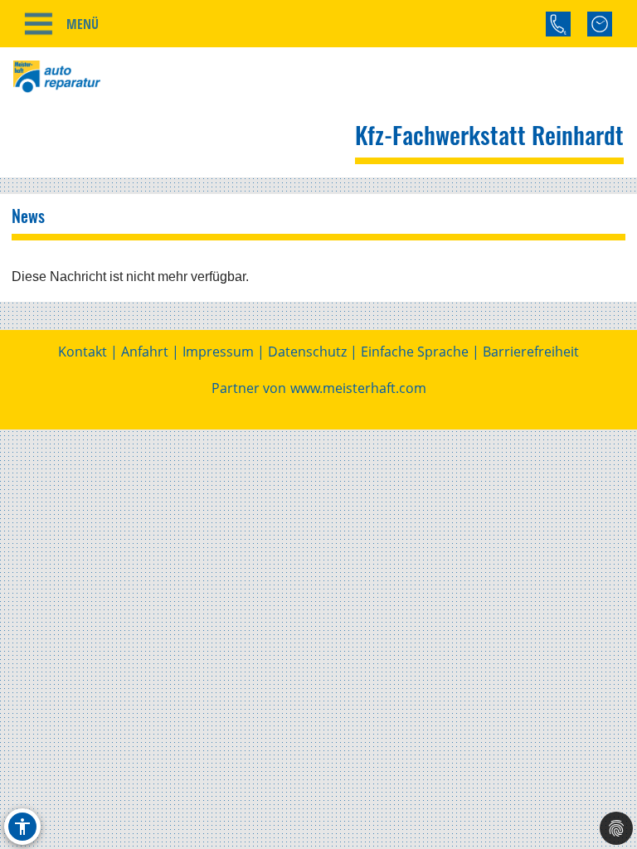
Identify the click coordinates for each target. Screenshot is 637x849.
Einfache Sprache (415, 351)
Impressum (218, 351)
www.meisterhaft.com (358, 388)
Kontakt (82, 351)
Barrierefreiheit (531, 351)
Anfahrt (144, 351)
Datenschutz (307, 351)
